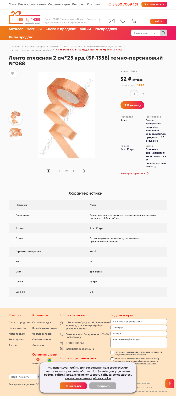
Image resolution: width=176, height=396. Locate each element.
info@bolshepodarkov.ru (80, 348)
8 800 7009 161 (75, 343)
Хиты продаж (21, 37)
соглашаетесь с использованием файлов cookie (98, 376)
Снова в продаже (61, 29)
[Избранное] (122, 22)
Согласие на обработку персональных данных (139, 391)
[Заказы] (101, 21)
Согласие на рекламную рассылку (131, 387)
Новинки (34, 29)
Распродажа (106, 29)
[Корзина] (133, 22)
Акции (85, 29)
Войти (158, 21)
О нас (12, 4)
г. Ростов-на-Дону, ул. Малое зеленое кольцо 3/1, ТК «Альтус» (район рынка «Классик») (88, 325)
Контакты (93, 4)
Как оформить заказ (32, 4)
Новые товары (17, 328)
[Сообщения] (111, 22)
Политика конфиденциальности (130, 383)
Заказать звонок (154, 4)
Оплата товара (41, 339)
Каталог (16, 29)
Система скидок (59, 4)
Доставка (78, 4)
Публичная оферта (122, 379)
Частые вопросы (42, 333)
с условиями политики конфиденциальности (137, 359)
